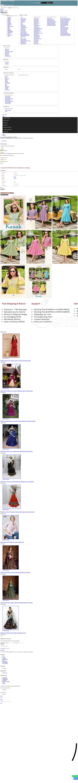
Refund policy (5, 678)
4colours (9, 21)
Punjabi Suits (62, 26)
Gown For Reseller (8, 102)
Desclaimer (4, 680)
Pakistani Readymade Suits (51, 21)
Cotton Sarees (36, 19)
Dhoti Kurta (7, 54)
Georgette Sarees (37, 37)
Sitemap (4, 683)
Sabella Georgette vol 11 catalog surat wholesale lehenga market (16, 451)
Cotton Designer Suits (50, 20)
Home (4, 14)
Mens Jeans (7, 53)
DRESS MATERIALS (63, 17)
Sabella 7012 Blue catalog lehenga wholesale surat (13, 632)
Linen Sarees (36, 34)
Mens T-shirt (7, 52)
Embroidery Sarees (37, 25)
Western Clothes (7, 103)
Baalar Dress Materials (64, 25)
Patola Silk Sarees (37, 35)
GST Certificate (5, 662)
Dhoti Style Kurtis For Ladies (26, 40)
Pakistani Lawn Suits (50, 19)
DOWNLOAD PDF (4, 194)
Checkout (5, 12)
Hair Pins (6, 88)
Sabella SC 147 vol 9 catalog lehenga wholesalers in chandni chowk (17, 511)
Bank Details (5, 661)
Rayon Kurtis (23, 30)
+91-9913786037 (4, 0)
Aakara (9, 27)
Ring (6, 77)
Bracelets (6, 76)
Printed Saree (36, 21)
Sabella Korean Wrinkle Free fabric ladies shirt (12, 542)
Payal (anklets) (7, 83)
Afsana (9, 35)
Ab (8, 33)
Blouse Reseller (7, 99)
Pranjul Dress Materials (64, 24)
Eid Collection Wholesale (51, 25)
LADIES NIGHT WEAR (8, 108)
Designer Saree (36, 18)
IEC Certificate (5, 663)
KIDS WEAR (6, 61)
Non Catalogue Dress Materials (65, 19)
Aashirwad (9, 32)
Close (6, 10)
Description (4, 140)
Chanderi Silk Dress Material (65, 35)
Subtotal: (1, 11)
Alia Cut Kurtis (23, 38)
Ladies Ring (7, 86)
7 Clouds (9, 22)
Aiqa (8, 36)
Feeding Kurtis (23, 18)
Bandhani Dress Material (64, 21)
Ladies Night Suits (8, 110)
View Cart (2, 12)
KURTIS (21, 17)
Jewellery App (7, 89)
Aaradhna (9, 30)
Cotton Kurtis (23, 20)
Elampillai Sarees (37, 29)
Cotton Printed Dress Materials (65, 34)
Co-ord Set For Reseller (9, 98)
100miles (9, 18)
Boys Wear (7, 62)
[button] (39, 781)
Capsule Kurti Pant (24, 27)
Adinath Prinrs (10, 34)
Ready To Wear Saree (37, 38)
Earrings (6, 80)
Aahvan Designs (10, 26)
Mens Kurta (7, 49)
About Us (4, 657)
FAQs (4, 682)
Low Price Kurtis (23, 31)
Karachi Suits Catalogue (64, 27)
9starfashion (10, 24)
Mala (6, 84)
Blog (3, 660)
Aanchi (9, 29)
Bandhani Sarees (36, 27)
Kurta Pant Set (23, 26)
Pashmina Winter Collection (65, 18)
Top (21, 37)
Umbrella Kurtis (23, 43)
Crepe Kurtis (23, 28)
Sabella (15, 176)
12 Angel (9, 19)
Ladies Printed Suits (63, 29)
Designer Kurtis (23, 19)
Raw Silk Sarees (36, 36)
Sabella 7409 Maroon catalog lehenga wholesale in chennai (15, 572)
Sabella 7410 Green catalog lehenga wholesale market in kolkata (16, 602)
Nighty (6, 111)
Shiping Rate (5, 672)
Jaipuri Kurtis (23, 25)
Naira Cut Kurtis (23, 39)
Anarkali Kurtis (23, 36)
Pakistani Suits (49, 18)
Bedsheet (6, 69)
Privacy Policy (5, 677)
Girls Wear (7, 63)
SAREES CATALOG (37, 17)
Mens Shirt (7, 50)
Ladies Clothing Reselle (8, 95)
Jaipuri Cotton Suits (63, 30)
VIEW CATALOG (6, 358)
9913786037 (2, 650)
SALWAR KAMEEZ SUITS (51, 17)
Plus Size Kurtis (23, 29)
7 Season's (9, 23)
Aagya (9, 25)
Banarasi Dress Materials (64, 20)
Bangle (6, 79)
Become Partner (5, 659)
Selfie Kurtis (23, 21)
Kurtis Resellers (7, 97)
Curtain (19, 69)
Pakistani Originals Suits (51, 24)
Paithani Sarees (36, 31)
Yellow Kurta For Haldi (9, 51)
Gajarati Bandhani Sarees (38, 28)
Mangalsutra (7, 78)
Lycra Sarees (36, 26)
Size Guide (2, 189)
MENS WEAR (6, 47)
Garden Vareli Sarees (37, 30)
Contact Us (4, 658)
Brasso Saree (36, 43)
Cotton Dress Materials (64, 28)
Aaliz (8, 28)
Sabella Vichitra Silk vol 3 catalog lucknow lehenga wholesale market (17, 421)
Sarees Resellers (7, 96)
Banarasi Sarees (36, 20)
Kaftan (22, 24)
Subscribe (2, 643)
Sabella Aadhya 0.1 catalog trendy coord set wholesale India (15, 360)
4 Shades (9, 20)
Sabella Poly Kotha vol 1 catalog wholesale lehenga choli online (16, 390)
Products (4, 135)
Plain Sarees (36, 24)
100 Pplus (9, 17)
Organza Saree (36, 40)
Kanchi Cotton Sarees (37, 44)
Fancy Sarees (36, 39)
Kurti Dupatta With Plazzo (25, 35)
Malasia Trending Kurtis (25, 34)
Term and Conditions (6, 681)
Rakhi (6, 85)
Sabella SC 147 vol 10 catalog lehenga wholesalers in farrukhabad (17, 481)
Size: (1, 187)
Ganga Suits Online (63, 31)
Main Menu (4, 114)
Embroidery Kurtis (24, 44)
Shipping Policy (5, 679)
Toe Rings (6, 87)
